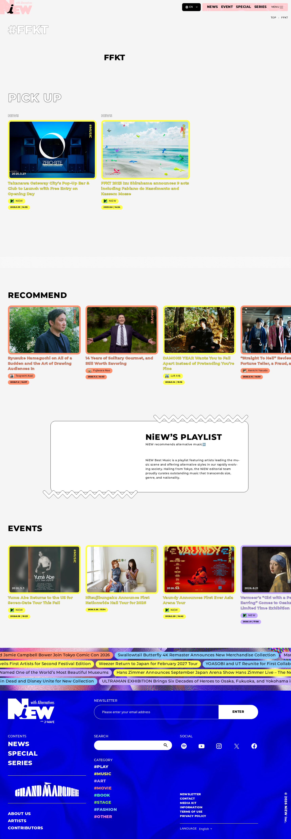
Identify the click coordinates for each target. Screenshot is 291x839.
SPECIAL (243, 7)
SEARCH (101, 736)
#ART (100, 781)
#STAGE (102, 803)
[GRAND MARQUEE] (47, 789)
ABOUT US (19, 814)
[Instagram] (219, 747)
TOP (273, 18)
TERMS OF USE (191, 811)
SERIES (260, 7)
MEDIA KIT (188, 803)
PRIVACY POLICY (193, 816)
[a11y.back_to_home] (16, 8)
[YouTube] (201, 747)
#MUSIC (102, 774)
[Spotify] (184, 747)
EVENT (227, 7)
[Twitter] (237, 747)
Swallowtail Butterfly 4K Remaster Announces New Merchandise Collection (182, 655)
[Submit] (166, 745)
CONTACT (187, 798)
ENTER (238, 712)
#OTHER (103, 817)
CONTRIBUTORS (25, 828)
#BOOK (102, 796)
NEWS (212, 7)
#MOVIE (103, 788)
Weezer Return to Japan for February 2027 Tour (136, 664)
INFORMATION (191, 807)
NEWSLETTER (106, 701)
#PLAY (101, 767)
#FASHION (105, 810)
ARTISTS (17, 821)
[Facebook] (254, 747)
